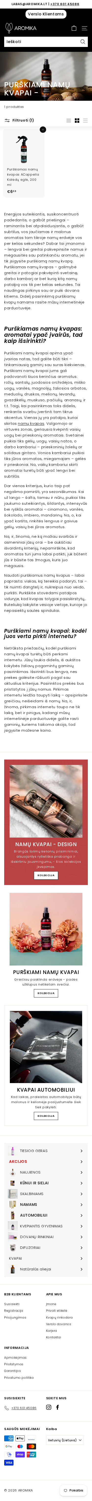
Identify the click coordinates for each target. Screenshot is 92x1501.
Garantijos (12, 1371)
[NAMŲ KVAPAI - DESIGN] (46, 801)
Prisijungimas (15, 1317)
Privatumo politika (19, 1378)
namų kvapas (31, 423)
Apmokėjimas (15, 1357)
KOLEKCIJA (46, 875)
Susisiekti (12, 1304)
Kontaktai (53, 1337)
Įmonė (51, 1304)
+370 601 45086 (64, 4)
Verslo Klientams (46, 14)
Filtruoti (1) (23, 120)
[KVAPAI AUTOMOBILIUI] (46, 1047)
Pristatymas (14, 1364)
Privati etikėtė (56, 1311)
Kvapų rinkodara (59, 1317)
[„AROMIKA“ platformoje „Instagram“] (48, 1407)
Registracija (13, 1311)
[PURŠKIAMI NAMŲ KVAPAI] (46, 929)
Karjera (51, 1331)
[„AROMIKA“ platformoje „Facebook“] (57, 1407)
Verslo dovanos (58, 1324)
